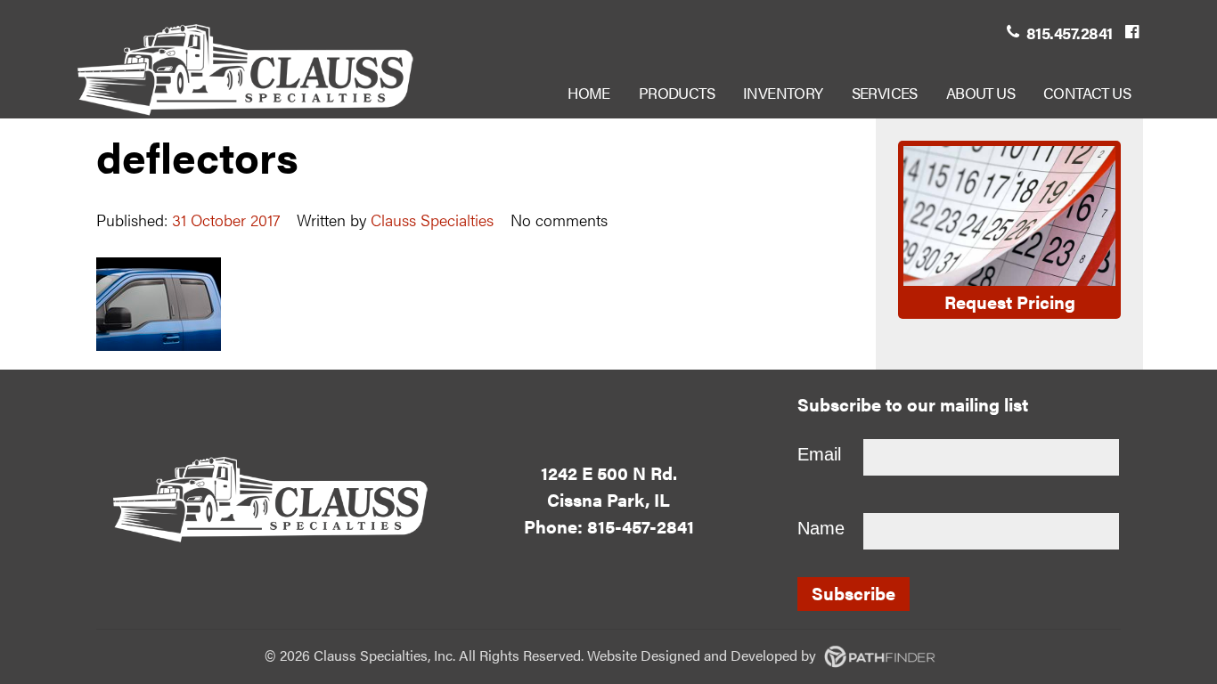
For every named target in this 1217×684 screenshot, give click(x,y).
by (730, 655)
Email (819, 454)
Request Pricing (1009, 301)
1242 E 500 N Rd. (609, 472)
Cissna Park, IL (608, 499)
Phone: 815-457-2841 (609, 526)
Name (821, 528)
